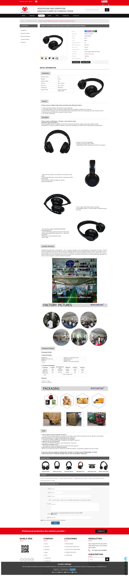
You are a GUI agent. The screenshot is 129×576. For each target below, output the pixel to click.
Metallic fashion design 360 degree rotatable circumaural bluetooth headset (103, 472)
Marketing (75, 572)
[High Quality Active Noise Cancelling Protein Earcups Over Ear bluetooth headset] (80, 465)
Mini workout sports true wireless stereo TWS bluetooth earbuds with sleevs (92, 472)
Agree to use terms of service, (53, 520)
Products (41, 15)
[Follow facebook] (21, 559)
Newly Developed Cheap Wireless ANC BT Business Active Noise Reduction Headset (45, 472)
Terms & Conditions (60, 520)
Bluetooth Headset (32, 21)
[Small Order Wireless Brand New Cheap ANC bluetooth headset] (69, 465)
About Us (32, 15)
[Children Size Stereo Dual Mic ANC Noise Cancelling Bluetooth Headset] (57, 465)
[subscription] (107, 559)
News (49, 15)
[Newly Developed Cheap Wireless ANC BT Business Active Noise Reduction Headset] (46, 465)
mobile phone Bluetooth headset (96, 478)
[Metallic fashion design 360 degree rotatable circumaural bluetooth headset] (103, 465)
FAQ (57, 15)
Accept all (72, 569)
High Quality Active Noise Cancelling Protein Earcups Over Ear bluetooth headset (80, 472)
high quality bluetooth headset (48, 480)
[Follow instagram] (32, 559)
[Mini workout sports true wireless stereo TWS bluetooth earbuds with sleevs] (92, 465)
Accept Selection (64, 569)
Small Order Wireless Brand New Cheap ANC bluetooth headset (69, 472)
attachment (54, 514)
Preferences (68, 572)
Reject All (56, 569)
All (25, 21)
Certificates (66, 15)
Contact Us (76, 15)
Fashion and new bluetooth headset (49, 478)
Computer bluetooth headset (66, 478)
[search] (107, 9)
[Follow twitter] (28, 559)
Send (55, 523)
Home (23, 15)
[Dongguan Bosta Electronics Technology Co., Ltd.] (25, 10)
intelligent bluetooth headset (80, 478)
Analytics (62, 572)
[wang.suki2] (126, 558)
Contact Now (76, 62)
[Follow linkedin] (25, 559)
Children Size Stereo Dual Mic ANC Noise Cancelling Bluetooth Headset (57, 472)
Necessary (55, 572)
